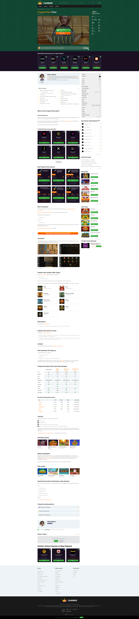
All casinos (58, 161)
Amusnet (92, 174)
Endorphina (92, 227)
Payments (57, 572)
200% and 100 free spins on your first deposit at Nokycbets (96, 244)
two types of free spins (47, 332)
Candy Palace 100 (93, 185)
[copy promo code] (65, 65)
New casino (40, 570)
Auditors (56, 589)
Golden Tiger (93, 191)
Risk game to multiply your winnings (44, 228)
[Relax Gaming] (100, 76)
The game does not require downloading (45, 433)
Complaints (57, 580)
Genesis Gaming (51, 476)
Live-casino (57, 578)
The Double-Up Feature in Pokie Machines (89, 163)
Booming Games (72, 476)
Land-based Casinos (59, 582)
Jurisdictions (57, 585)
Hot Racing (92, 179)
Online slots (40, 578)
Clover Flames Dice (94, 220)
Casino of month (58, 570)
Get (44, 180)
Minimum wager (70, 174)
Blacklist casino (40, 572)
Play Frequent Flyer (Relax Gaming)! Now (58, 233)
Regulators (57, 587)
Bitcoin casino (57, 574)
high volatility (62, 360)
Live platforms (58, 593)
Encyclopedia (40, 591)
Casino (40, 6)
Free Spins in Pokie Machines (86, 164)
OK (81, 617)
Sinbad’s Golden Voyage (75, 369)
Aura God (40, 402)
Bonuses (51, 6)
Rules (39, 583)
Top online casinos (41, 582)
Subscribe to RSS (69, 614)
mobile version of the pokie (47, 458)
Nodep (39, 174)
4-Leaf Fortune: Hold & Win (95, 232)
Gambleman (92, 214)
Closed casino (40, 574)
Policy (74, 574)
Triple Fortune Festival (94, 173)
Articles (57, 6)
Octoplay (92, 233)
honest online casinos (68, 121)
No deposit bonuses (41, 585)
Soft (56, 583)
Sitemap (56, 591)
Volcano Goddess (57, 369)
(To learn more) (76, 617)
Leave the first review (96, 13)
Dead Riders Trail (41, 406)
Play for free (95, 177)
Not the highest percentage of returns (45, 499)
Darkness (40, 404)
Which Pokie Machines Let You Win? (87, 159)
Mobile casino (57, 576)
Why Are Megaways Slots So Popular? (88, 161)
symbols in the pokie (42, 274)
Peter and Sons (61, 476)
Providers (39, 589)
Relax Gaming (40, 448)
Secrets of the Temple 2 (66, 369)
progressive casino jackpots (57, 346)
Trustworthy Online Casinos (43, 576)
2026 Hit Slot (93, 226)
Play (42, 67)
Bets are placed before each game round (45, 212)
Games (45, 6)
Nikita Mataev (42, 82)
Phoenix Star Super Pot (94, 197)
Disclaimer (75, 572)
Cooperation (75, 570)
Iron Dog (39, 476)
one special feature (46, 323)
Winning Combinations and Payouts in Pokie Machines (91, 166)
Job (73, 576)
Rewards (39, 587)
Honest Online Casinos (42, 580)
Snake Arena (41, 411)
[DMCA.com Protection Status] (68, 611)
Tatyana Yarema (47, 529)
